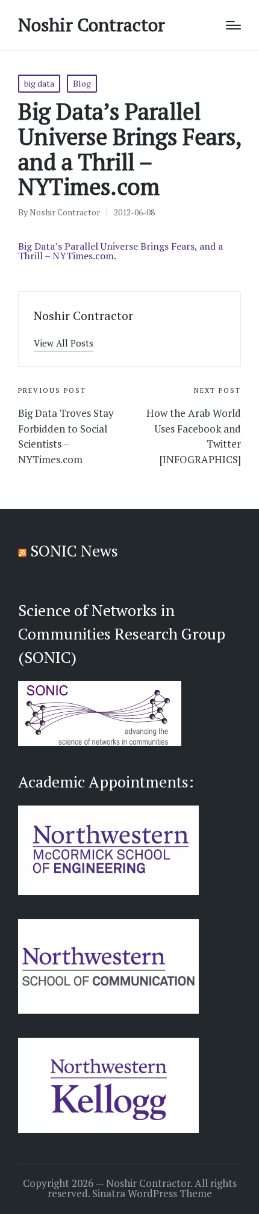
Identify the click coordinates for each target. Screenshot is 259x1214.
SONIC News (74, 550)
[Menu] (233, 25)
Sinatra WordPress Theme (152, 1193)
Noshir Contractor (91, 25)
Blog (82, 83)
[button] (63, 343)
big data (39, 83)
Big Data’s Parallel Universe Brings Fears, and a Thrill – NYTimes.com (120, 250)
